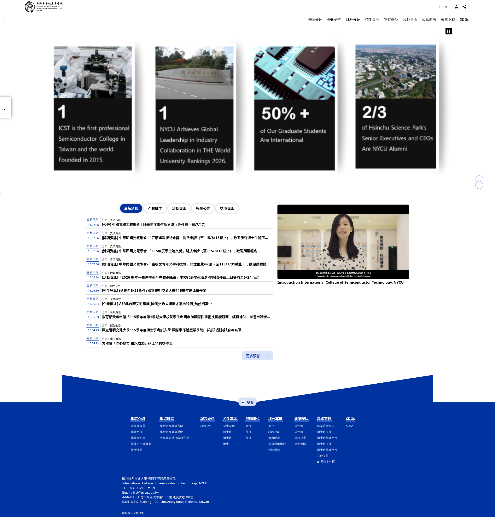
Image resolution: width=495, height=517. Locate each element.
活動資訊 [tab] (179, 208)
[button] (459, 7)
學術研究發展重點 (171, 432)
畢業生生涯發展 (141, 444)
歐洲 (249, 426)
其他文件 (323, 455)
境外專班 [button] (410, 19)
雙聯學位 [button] (391, 19)
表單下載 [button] (448, 19)
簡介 (271, 426)
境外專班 (275, 418)
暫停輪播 (449, 31)
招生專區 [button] (372, 19)
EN (445, 7)
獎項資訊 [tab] (227, 208)
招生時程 (229, 426)
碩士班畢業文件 (327, 450)
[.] (247, 107)
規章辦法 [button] (429, 19)
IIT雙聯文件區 (326, 461)
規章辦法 (301, 418)
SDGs (350, 418)
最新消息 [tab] (131, 208)
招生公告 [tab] (203, 208)
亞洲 (249, 438)
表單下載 (324, 418)
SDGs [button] (464, 19)
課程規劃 (274, 432)
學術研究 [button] (334, 19)
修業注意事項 (326, 426)
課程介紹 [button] (353, 19)
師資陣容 (274, 438)
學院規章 (300, 438)
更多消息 (253, 355)
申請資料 (274, 450)
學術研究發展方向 (171, 426)
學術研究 (167, 418)
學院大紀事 (138, 438)
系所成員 (137, 450)
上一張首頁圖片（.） (479, 175)
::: (440, 7)
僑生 (226, 444)
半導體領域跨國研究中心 (176, 438)
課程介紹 (207, 418)
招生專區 (230, 418)
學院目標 (137, 432)
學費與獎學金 (277, 444)
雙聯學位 (253, 418)
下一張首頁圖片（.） (479, 185)
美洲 (249, 432)
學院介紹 (138, 418)
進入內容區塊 (9, 2)
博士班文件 (324, 432)
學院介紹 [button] (315, 19)
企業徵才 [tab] (155, 208)
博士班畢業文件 (327, 438)
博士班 (227, 438)
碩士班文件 (324, 444)
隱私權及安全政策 (133, 513)
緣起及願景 (138, 426)
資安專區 (300, 444)
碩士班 (227, 432)
